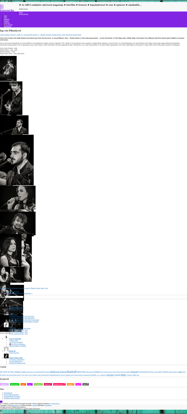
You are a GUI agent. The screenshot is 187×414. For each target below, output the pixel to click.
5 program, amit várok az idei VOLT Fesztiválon (24, 320)
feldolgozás (14, 288)
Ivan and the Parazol (106, 372)
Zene (5, 16)
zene (46, 288)
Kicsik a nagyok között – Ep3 (18, 334)
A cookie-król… (55, 403)
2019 (5, 372)
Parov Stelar (24, 375)
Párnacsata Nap (14, 353)
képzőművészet (143, 372)
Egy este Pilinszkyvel (15, 361)
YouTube (110, 375)
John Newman (116, 372)
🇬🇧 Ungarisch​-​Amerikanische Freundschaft (18, 293)
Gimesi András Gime (6, 35)
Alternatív (7, 23)
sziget (72, 375)
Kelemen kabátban (126, 372)
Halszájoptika (89, 372)
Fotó (30, 384)
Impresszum (7, 26)
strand (39, 375)
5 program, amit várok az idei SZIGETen (21, 318)
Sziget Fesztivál (78, 375)
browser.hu (15, 384)
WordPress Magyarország (12, 398)
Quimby (34, 375)
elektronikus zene (31, 372)
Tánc (5, 17)
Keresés (2, 297)
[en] (134, 375)
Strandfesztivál (55, 375)
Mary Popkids (163, 372)
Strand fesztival (45, 375)
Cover (23, 372)
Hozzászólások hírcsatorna (12, 396)
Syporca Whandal (65, 375)
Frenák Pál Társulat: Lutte (17, 363)
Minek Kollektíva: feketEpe (17, 346)
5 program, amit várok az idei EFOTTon (21, 316)
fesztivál (71, 371)
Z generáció (129, 375)
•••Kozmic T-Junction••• (17, 359)
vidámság (103, 375)
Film (23, 384)
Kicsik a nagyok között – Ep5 (18, 330)
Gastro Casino (13, 340)
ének (138, 375)
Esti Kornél (40, 372)
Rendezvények (23, 14)
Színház (6, 21)
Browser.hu (7, 10)
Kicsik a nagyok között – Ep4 (18, 332)
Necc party (17, 375)
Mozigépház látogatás (11, 291)
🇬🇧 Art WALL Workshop (17, 344)
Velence (98, 375)
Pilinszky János (35, 288)
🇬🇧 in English (8, 25)
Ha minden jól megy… (16, 309)
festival (63, 372)
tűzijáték (93, 375)
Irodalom (6, 19)
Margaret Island (154, 372)
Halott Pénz (81, 372)
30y (1, 372)
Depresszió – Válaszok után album (20, 328)
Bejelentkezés (8, 393)
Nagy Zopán (9, 375)
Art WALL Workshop (16, 342)
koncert (27, 288)
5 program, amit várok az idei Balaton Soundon (23, 321)
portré (42, 288)
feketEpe (47, 372)
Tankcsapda (86, 375)
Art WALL (11, 372)
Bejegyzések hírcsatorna (11, 394)
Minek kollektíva (173, 372)
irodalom (21, 288)
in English (38, 384)
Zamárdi (117, 375)
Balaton (18, 372)
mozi (180, 372)
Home (21, 12)
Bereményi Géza (5, 288)
